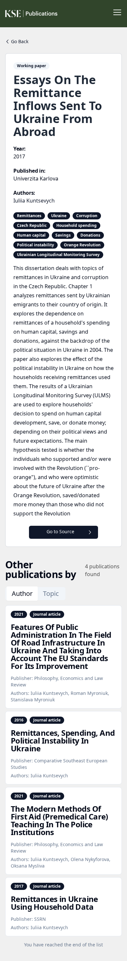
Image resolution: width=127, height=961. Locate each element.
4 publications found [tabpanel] (102, 570)
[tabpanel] (63, 776)
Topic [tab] (51, 593)
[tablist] (35, 593)
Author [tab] (22, 593)
